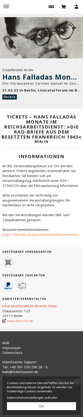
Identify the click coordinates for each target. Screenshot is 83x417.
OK (41, 406)
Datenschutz (12, 352)
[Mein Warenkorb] (63, 6)
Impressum (11, 347)
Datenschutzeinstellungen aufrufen (32, 397)
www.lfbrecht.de (20, 320)
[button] (50, 6)
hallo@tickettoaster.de (20, 371)
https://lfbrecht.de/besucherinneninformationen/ (40, 234)
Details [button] (9, 97)
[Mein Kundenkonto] (76, 6)
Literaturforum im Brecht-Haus (29, 306)
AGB (5, 342)
